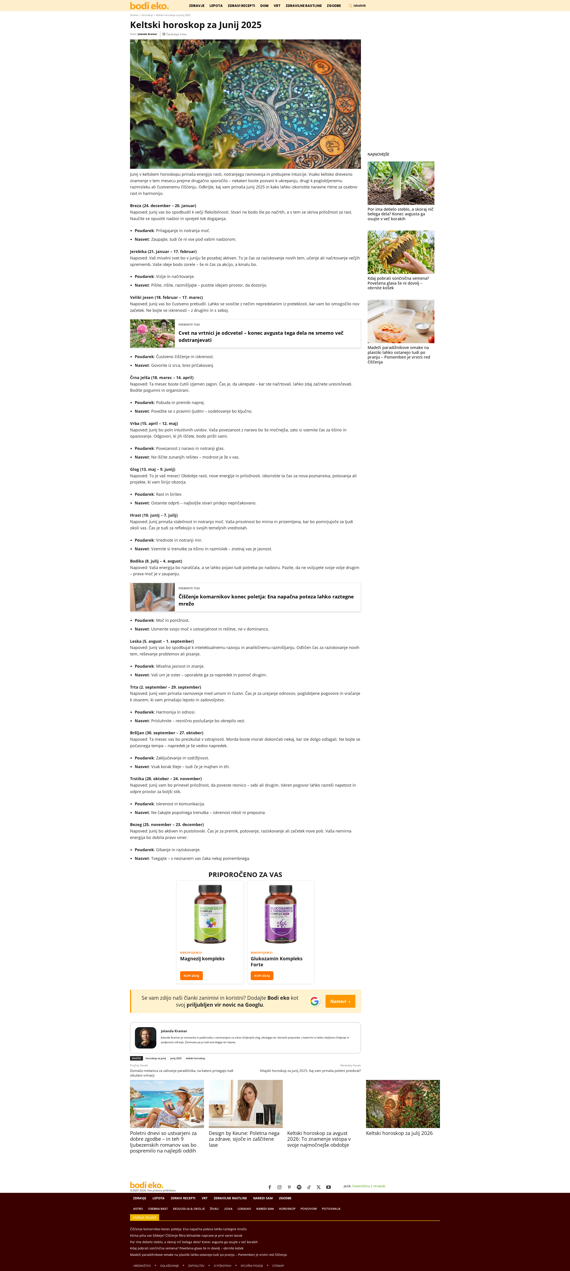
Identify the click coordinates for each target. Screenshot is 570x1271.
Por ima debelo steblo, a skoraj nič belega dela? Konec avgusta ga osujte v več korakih (401, 213)
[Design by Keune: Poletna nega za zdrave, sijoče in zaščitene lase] (246, 1104)
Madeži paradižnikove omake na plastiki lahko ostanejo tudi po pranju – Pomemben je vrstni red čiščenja (399, 355)
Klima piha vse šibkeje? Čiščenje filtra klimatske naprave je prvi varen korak (186, 1235)
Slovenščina (361, 1186)
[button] (357, 6)
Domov (134, 15)
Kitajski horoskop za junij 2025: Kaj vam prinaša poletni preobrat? (310, 1070)
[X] (318, 1187)
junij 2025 (175, 1058)
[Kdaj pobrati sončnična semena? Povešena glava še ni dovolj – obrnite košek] (401, 252)
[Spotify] (299, 1187)
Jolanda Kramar (147, 34)
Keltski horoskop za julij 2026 (399, 1133)
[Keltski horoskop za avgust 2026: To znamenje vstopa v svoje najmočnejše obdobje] (324, 1104)
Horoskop (147, 15)
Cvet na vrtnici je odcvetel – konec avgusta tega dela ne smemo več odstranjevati (261, 336)
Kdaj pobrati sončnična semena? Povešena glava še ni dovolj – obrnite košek (398, 282)
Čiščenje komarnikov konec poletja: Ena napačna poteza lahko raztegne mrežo (266, 600)
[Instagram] (279, 1187)
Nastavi (340, 1001)
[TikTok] (309, 1187)
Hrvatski (379, 1186)
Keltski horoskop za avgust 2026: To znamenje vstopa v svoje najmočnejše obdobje (319, 1139)
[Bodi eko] (149, 6)
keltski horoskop (195, 1058)
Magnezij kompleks (202, 959)
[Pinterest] (289, 1187)
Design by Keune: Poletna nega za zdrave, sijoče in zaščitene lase (244, 1139)
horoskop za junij (156, 1058)
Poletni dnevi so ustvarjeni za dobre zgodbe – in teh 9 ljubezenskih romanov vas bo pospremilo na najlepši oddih (163, 1142)
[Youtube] (328, 1187)
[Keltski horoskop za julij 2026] (403, 1104)
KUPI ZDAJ (191, 976)
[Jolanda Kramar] (145, 1038)
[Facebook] (269, 1187)
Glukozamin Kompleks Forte (276, 962)
